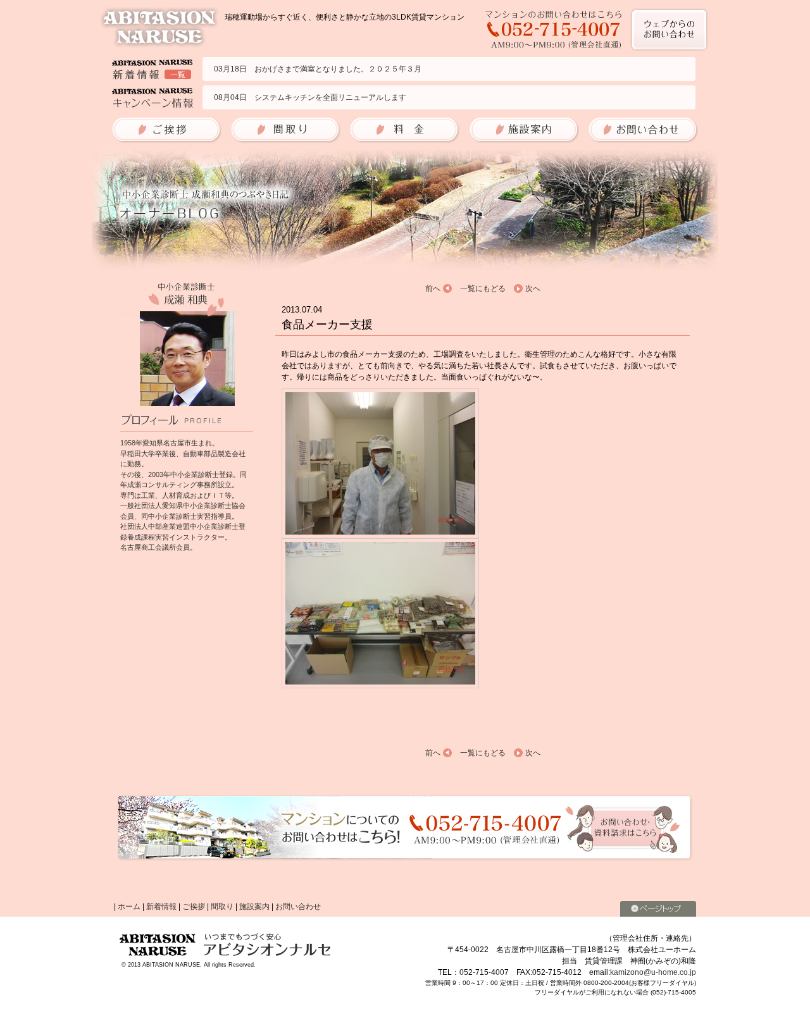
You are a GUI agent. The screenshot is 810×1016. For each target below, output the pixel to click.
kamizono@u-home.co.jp (653, 972)
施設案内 (254, 906)
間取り (222, 906)
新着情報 (161, 906)
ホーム (129, 906)
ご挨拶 (193, 906)
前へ (432, 288)
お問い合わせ (298, 906)
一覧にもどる (483, 288)
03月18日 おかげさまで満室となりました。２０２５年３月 (317, 69)
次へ (532, 288)
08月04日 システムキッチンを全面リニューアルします (310, 97)
